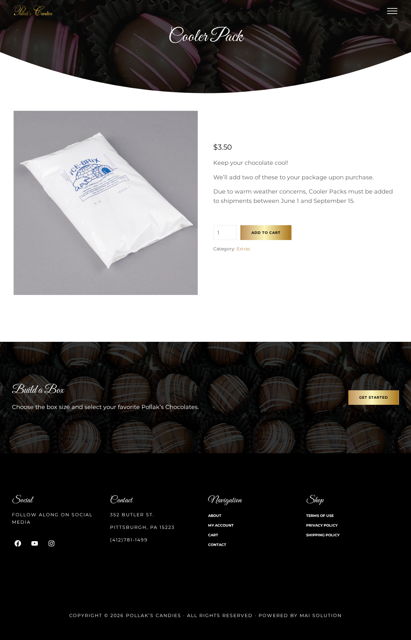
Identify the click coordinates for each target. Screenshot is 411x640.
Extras (243, 249)
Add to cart (266, 232)
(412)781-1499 (129, 540)
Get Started (373, 397)
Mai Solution (321, 615)
